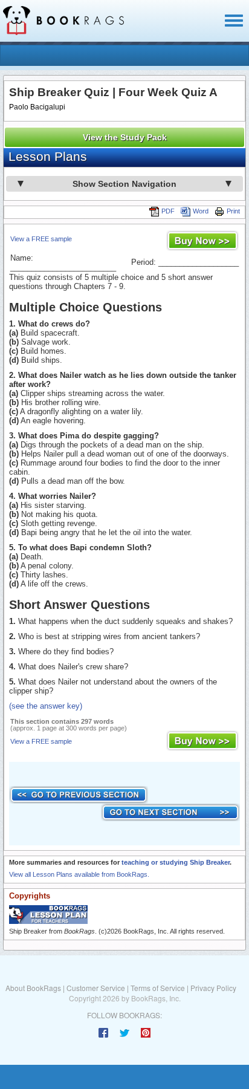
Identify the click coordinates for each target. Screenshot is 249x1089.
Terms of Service (158, 988)
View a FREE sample (41, 238)
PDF (168, 211)
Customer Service (95, 988)
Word (201, 211)
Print (233, 211)
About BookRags (33, 988)
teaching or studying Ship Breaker (175, 862)
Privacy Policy (213, 988)
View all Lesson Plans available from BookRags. (79, 874)
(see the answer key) (45, 705)
